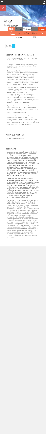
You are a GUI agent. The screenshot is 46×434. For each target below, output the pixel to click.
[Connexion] (44, 2)
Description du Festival (19, 55)
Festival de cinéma (19, 33)
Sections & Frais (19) (34, 33)
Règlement (10, 149)
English (7, 46)
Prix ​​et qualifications (14, 135)
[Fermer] (3, 8)
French (14, 46)
